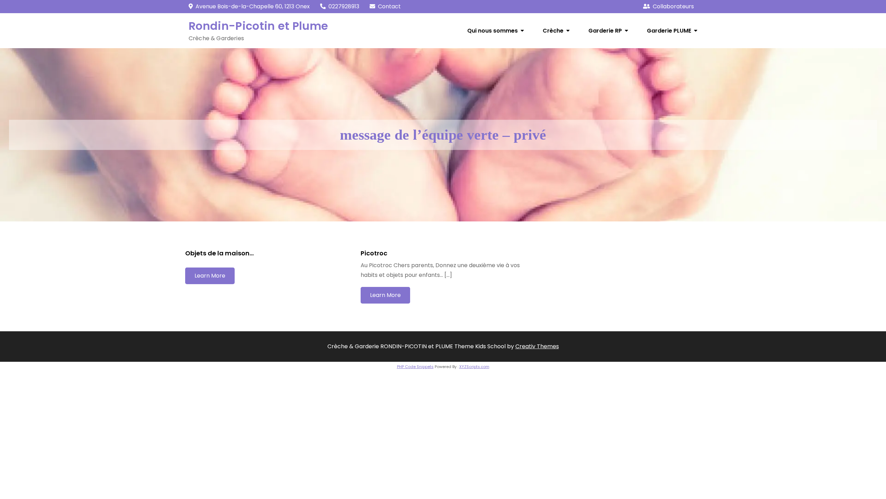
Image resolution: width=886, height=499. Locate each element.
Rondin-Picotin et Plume (258, 26)
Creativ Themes (537, 346)
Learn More (210, 276)
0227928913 (343, 6)
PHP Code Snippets (415, 366)
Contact (389, 6)
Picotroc (374, 253)
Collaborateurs (673, 6)
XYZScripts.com (474, 366)
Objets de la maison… (219, 253)
